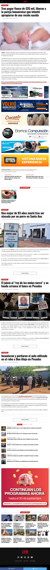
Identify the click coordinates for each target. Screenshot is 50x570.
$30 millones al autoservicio (25, 396)
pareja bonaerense (29, 170)
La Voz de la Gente (18, 561)
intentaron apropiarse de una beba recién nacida (13, 170)
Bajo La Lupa (26, 561)
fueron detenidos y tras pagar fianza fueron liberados (24, 169)
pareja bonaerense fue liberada (9, 171)
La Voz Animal (32, 561)
